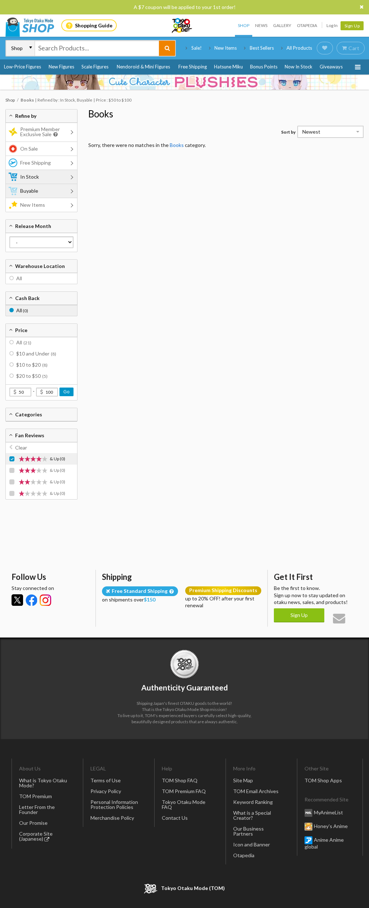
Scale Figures (94, 67)
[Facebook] (31, 600)
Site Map (243, 780)
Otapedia (307, 25)
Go (66, 391)
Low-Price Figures (22, 67)
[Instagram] (45, 600)
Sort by (288, 132)
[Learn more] (55, 134)
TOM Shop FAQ (179, 780)
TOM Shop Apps (323, 780)
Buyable (29, 191)
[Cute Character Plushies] (184, 82)
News (261, 25)
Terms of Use (105, 780)
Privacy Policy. (165, 886)
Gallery (282, 25)
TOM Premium (35, 796)
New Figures (61, 67)
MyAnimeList (328, 812)
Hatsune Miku (228, 67)
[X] (17, 600)
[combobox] (97, 48)
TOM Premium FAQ (184, 791)
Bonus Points (263, 67)
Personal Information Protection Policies (114, 804)
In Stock (29, 177)
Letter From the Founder (37, 809)
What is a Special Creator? (252, 815)
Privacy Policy (105, 791)
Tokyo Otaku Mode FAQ (183, 804)
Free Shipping (192, 67)
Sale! (196, 48)
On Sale (29, 149)
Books (100, 114)
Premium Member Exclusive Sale (40, 131)
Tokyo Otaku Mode (182, 25)
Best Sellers (262, 48)
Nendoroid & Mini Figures (143, 67)
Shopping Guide (93, 25)
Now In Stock (298, 67)
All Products (299, 48)
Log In (332, 25)
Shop (243, 25)
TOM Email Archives (256, 791)
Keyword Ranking (253, 802)
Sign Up (352, 25)
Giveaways (331, 67)
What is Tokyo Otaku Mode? (43, 782)
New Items (225, 48)
